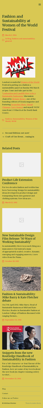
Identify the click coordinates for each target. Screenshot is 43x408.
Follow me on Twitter (10, 398)
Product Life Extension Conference (17, 181)
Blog (4, 389)
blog (9, 39)
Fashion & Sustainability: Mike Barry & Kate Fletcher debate (20, 297)
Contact (5, 393)
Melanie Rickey (19, 99)
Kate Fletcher (11, 403)
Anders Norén (36, 403)
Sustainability (19, 119)
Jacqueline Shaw (18, 104)
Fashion (8, 119)
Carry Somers (17, 107)
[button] (39, 4)
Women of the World (30, 82)
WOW (13, 121)
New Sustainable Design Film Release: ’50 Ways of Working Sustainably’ (18, 239)
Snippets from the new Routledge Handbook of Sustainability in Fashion (19, 356)
